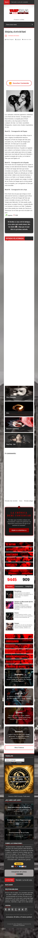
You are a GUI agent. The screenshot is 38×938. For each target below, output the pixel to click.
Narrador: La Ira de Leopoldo (19, 2)
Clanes (16, 613)
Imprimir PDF (13, 215)
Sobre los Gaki (27, 39)
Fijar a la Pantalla (19, 530)
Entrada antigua (28, 501)
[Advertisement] (19, 59)
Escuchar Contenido (19, 83)
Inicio (20, 501)
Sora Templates (18, 924)
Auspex (16, 623)
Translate (18, 762)
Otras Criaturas (19, 747)
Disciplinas (17, 591)
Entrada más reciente (11, 501)
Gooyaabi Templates (19, 925)
